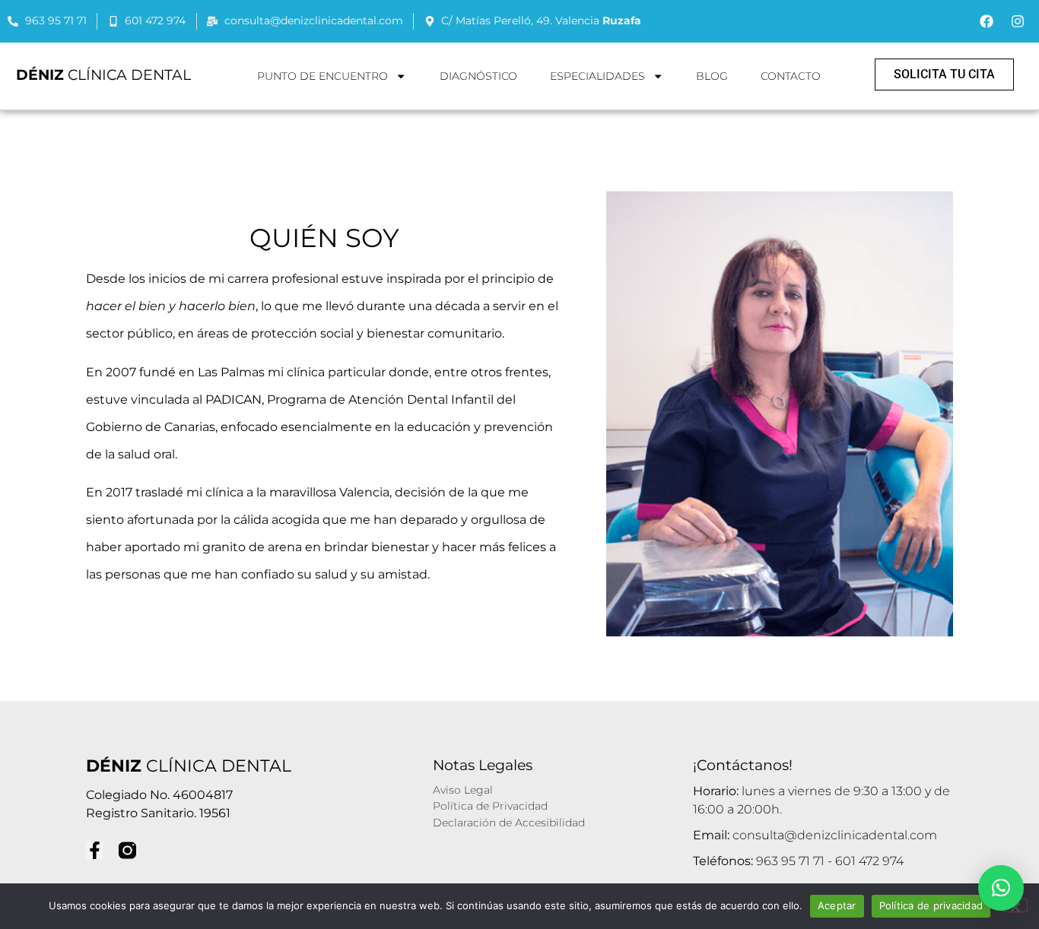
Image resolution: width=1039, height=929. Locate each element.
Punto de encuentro (322, 76)
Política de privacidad (931, 905)
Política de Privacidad (490, 806)
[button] (1001, 888)
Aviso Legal (463, 790)
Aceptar (837, 905)
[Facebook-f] (94, 850)
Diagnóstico (478, 76)
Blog (712, 76)
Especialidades (597, 76)
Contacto (791, 76)
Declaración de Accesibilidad (509, 822)
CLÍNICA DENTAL (103, 74)
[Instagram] (1017, 21)
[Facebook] (986, 21)
